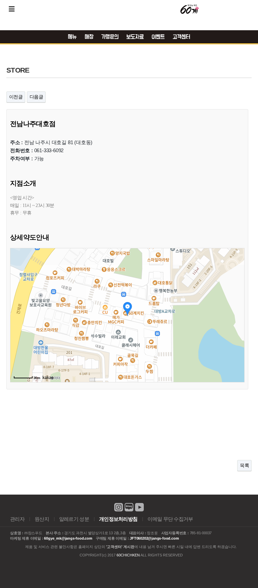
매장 (89, 37)
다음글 (36, 96)
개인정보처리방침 (118, 519)
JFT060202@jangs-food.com (154, 538)
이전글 (16, 96)
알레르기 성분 (74, 519)
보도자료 (135, 37)
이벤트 (158, 37)
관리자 (17, 519)
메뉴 (72, 37)
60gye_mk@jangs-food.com (68, 538)
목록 (244, 465)
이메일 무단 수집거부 (170, 519)
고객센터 (181, 37)
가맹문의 (110, 37)
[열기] (11, 9)
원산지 (42, 519)
